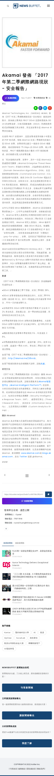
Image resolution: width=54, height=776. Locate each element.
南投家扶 (34, 638)
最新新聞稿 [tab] (19, 543)
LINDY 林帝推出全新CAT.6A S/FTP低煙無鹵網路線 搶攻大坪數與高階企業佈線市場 (32, 610)
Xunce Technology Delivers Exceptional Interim (30, 564)
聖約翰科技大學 (22, 632)
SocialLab (20, 638)
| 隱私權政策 (31, 768)
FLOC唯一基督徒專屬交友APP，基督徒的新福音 (32, 552)
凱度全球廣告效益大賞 (14, 643)
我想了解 (27, 743)
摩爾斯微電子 (34, 643)
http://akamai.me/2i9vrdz (22, 358)
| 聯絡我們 (40, 768)
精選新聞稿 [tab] (7, 543)
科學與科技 (40, 98)
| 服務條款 (21, 768)
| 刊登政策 (13, 768)
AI (35, 632)
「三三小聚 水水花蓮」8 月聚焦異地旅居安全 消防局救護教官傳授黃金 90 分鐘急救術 (32, 575)
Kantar (7, 632)
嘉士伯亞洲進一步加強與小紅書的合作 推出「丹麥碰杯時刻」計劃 (31, 587)
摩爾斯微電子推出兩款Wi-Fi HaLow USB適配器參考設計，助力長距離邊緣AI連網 (31, 598)
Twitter (24, 456)
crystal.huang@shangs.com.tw (26, 522)
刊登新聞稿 (27, 687)
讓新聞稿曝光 (27, 715)
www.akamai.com (30, 453)
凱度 (42, 632)
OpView (7, 638)
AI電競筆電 (9, 648)
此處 (43, 363)
